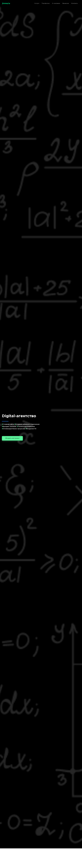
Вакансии (65, 3)
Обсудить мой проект (12, 438)
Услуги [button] (36, 3)
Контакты (74, 3)
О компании (56, 3)
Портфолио (46, 3)
